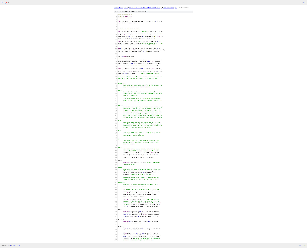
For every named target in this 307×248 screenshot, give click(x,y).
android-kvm (118, 8)
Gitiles (9, 245)
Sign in (303, 2)
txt (300, 245)
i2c (176, 8)
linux (126, 8)
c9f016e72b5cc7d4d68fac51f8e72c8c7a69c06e (144, 8)
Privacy (14, 245)
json (304, 245)
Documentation (168, 8)
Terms (18, 245)
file (147, 11)
